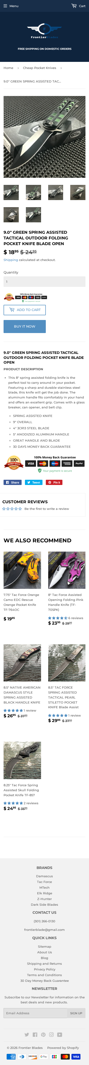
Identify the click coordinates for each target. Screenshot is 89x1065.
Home (8, 68)
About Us (44, 952)
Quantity (11, 272)
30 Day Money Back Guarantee (44, 981)
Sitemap (44, 946)
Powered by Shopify (63, 1048)
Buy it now (24, 326)
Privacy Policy (44, 969)
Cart (81, 6)
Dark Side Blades (44, 904)
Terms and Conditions (44, 975)
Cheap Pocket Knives (39, 68)
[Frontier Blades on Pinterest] (43, 1035)
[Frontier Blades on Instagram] (51, 1035)
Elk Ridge (44, 893)
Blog (44, 958)
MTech (44, 887)
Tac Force (44, 882)
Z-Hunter (44, 899)
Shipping (11, 260)
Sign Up (76, 1013)
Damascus (44, 876)
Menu (14, 6)
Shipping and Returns (44, 963)
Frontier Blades (31, 1048)
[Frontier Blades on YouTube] (59, 1035)
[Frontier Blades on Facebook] (35, 1035)
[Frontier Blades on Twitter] (26, 1035)
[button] (58, 618)
